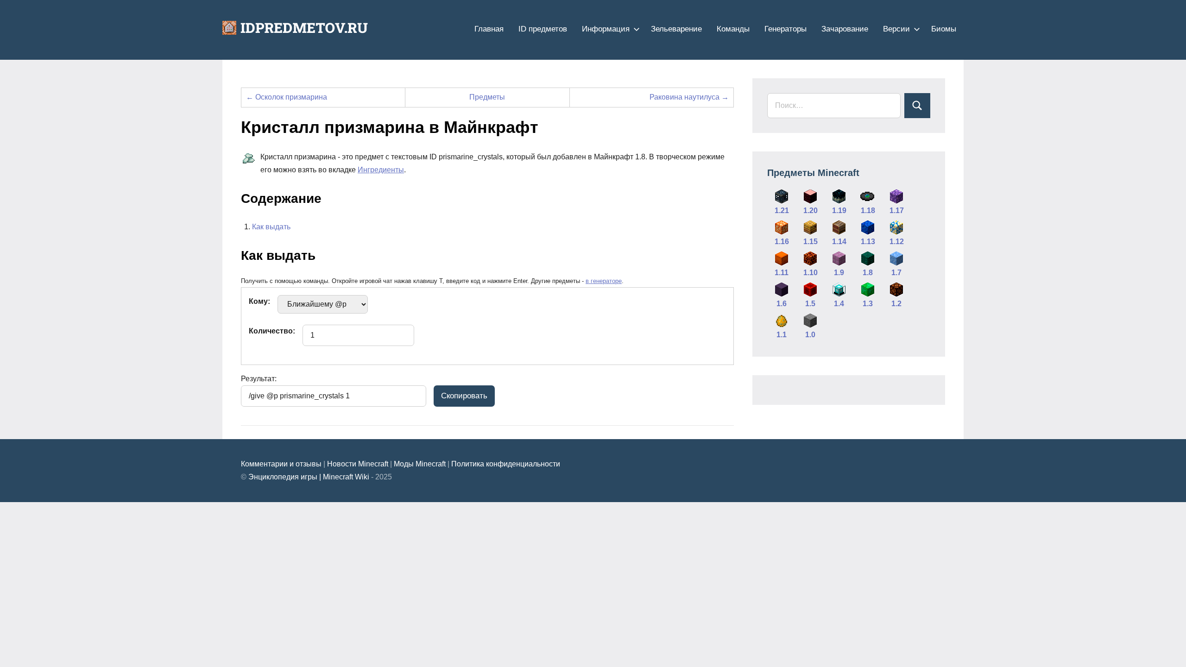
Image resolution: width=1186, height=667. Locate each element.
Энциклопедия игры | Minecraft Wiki (308, 477)
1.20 (810, 210)
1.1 (781, 335)
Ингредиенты (381, 170)
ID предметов (542, 29)
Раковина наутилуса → (689, 97)
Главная (489, 29)
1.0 (810, 335)
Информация (606, 29)
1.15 (810, 241)
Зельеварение (676, 29)
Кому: (259, 301)
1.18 (868, 210)
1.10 (810, 273)
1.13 (868, 241)
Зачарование (844, 29)
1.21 (782, 210)
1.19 (839, 210)
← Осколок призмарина (286, 97)
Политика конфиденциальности (505, 464)
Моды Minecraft (420, 464)
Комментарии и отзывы (281, 464)
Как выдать (271, 227)
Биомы (943, 29)
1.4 (839, 304)
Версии (896, 29)
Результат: (259, 379)
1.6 (781, 304)
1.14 (839, 241)
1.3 (868, 304)
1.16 (782, 241)
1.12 (897, 241)
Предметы (487, 97)
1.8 (868, 273)
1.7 (896, 273)
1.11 (782, 273)
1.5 (810, 304)
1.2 (896, 304)
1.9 (839, 273)
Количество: (272, 331)
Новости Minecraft (357, 464)
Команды (733, 29)
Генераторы (785, 29)
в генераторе (604, 280)
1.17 (897, 210)
